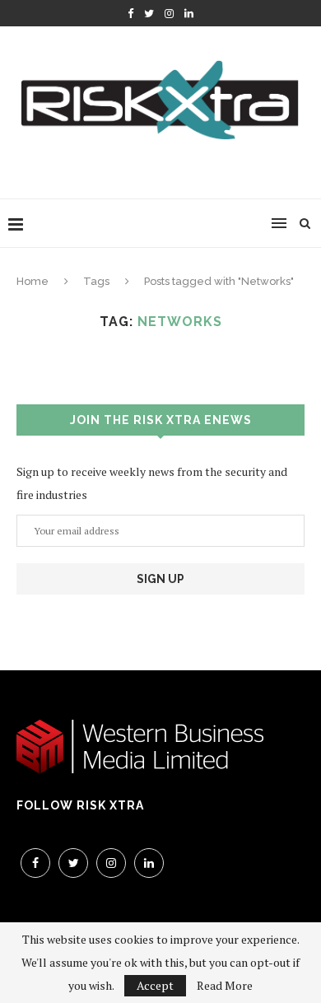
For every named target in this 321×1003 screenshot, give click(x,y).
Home (32, 281)
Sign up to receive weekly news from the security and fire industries (151, 483)
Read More (225, 985)
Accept (155, 985)
